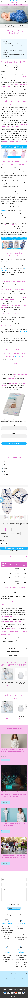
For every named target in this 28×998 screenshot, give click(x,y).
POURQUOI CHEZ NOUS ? (13, 652)
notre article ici (23, 331)
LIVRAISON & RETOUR (13, 648)
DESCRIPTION (13, 556)
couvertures (4, 268)
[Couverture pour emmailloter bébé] (14, 249)
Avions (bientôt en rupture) (7, 536)
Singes (18, 533)
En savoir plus (6, 760)
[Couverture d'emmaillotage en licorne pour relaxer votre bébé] (14, 158)
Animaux (9, 529)
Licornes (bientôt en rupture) (7, 533)
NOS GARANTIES (13, 655)
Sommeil (17, 356)
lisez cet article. (10, 219)
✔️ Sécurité (5, 474)
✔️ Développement (7, 461)
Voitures (3, 529)
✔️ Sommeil (5, 477)
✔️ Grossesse (5, 465)
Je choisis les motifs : (5, 526)
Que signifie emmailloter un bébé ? (11, 43)
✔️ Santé (4, 471)
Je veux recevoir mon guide (14, 443)
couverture (4, 69)
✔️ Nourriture (5, 468)
